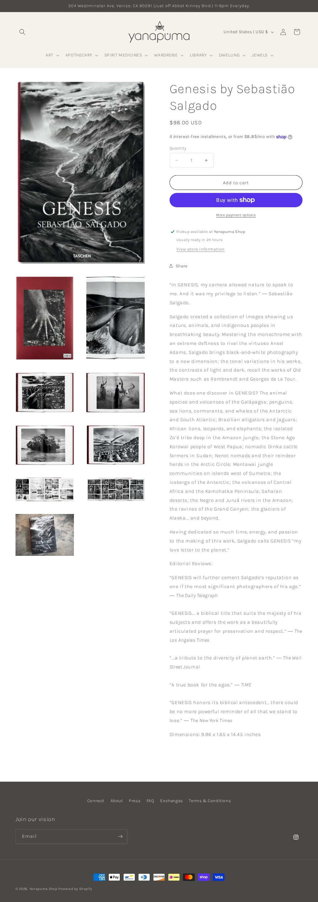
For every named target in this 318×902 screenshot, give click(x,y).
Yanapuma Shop (43, 889)
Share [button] (182, 266)
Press (134, 800)
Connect (95, 800)
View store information (200, 249)
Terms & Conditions (210, 800)
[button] (22, 32)
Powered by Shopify (75, 889)
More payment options (236, 215)
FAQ (150, 800)
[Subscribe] (120, 836)
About (117, 800)
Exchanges (171, 800)
